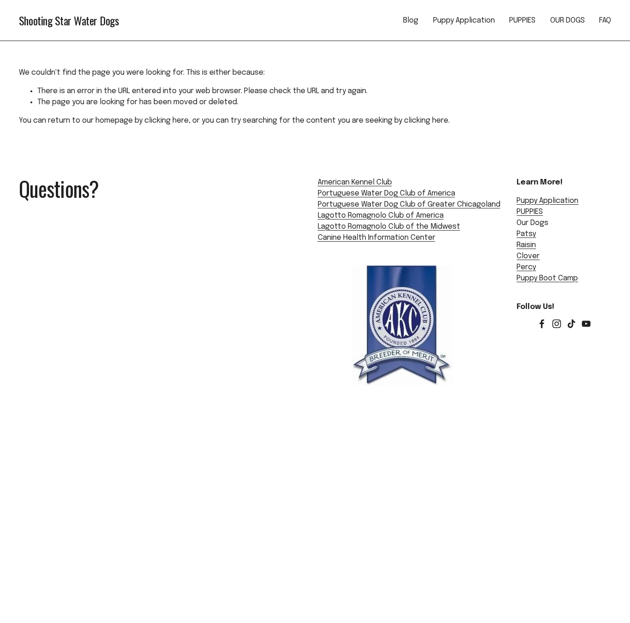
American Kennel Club (355, 182)
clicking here (166, 121)
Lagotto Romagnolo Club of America (381, 216)
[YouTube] (586, 323)
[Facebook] (542, 323)
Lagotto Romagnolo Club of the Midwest (389, 227)
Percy (526, 267)
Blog (410, 20)
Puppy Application (464, 20)
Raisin (526, 245)
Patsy (526, 234)
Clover (528, 256)
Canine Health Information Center (376, 238)
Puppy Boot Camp (547, 278)
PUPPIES (522, 20)
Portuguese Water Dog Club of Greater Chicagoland (409, 204)
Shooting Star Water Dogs (69, 20)
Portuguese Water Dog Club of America (386, 193)
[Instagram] (556, 323)
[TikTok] (571, 323)
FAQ (605, 20)
